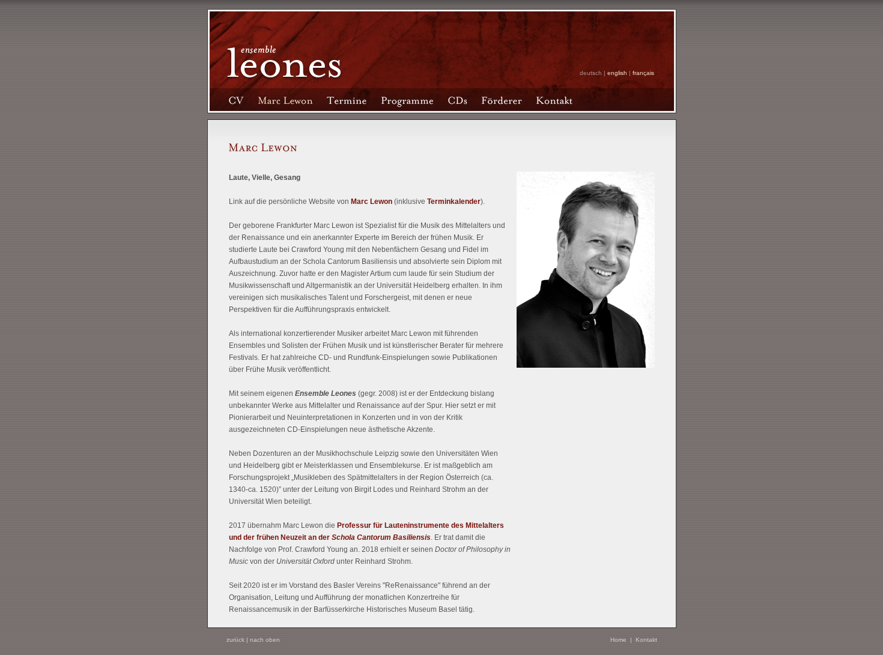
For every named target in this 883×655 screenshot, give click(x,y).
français (643, 73)
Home (618, 639)
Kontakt (646, 639)
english (617, 73)
